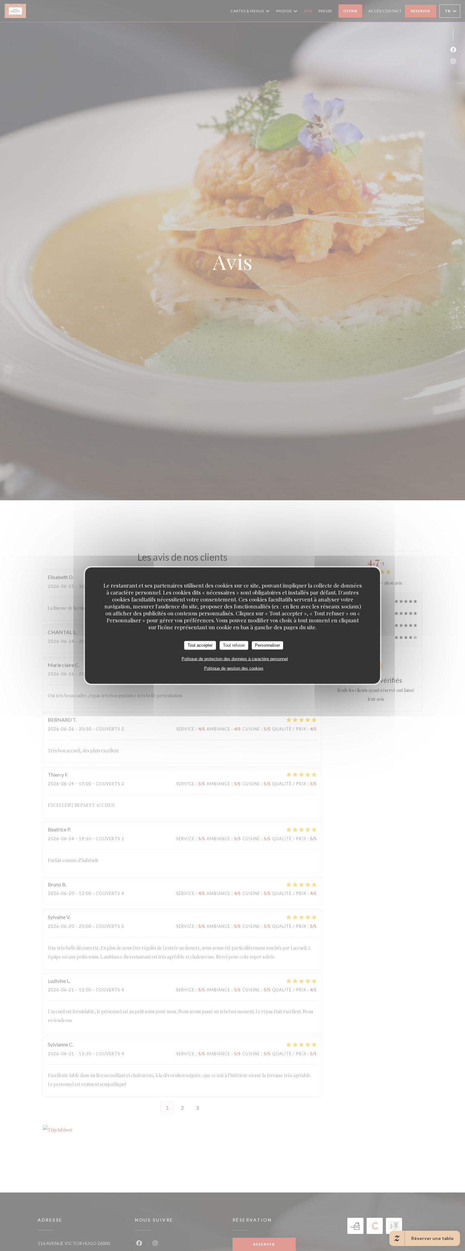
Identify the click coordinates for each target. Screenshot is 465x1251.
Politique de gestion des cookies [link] (234, 668)
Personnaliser (267, 645)
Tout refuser (234, 645)
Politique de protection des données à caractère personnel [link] (235, 658)
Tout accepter (200, 645)
